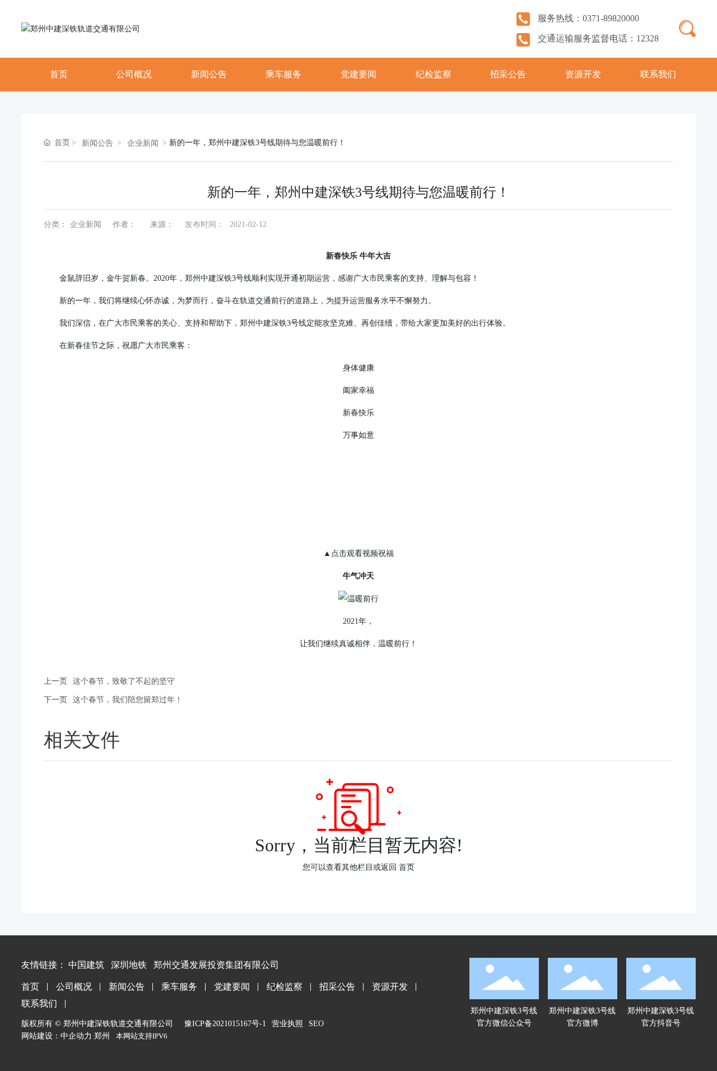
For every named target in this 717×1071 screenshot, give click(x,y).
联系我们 (39, 1003)
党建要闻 (232, 986)
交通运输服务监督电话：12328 (597, 38)
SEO (316, 1023)
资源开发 (390, 986)
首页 (407, 867)
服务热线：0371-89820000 (587, 18)
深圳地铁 (129, 965)
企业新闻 (143, 143)
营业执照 (287, 1023)
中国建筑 (86, 965)
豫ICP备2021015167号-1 (225, 1023)
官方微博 (582, 1023)
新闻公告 (97, 143)
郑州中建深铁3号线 (582, 1011)
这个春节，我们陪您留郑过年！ (128, 700)
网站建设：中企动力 (56, 1036)
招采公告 (337, 986)
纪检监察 (284, 986)
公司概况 (74, 986)
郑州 (102, 1036)
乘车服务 (179, 986)
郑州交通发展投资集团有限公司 (216, 965)
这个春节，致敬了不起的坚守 (124, 681)
